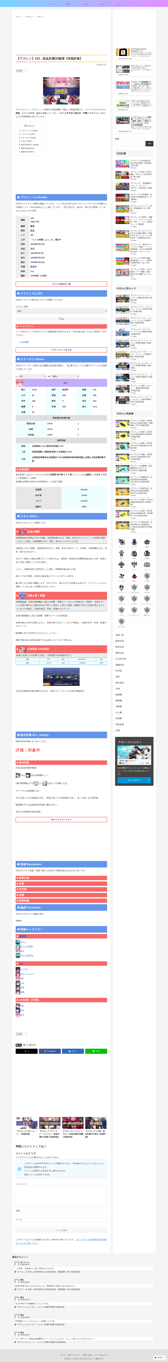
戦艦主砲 (120, 665)
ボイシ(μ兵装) (26, 946)
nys (32, 271)
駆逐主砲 (120, 641)
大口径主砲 (121, 659)
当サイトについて (74, 1355)
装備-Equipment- (28, 148)
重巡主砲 (120, 653)
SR (26, 1045)
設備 (118, 730)
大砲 (118, 688)
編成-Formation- (27, 152)
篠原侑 (33, 267)
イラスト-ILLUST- (28, 134)
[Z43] (61, 319)
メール (19, 1219)
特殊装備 (120, 724)
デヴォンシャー (27, 974)
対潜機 (119, 718)
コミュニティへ (134, 780)
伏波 (22, 987)
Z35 (22, 775)
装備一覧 (120, 635)
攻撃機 (119, 706)
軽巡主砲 (120, 647)
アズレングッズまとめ (61, 350)
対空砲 (119, 671)
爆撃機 (119, 700)
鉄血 (19, 1045)
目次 (26, 126)
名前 (18, 1211)
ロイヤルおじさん (101, 1355)
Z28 (49, 783)
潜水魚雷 (120, 683)
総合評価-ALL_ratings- (30, 145)
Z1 (39, 783)
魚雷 (118, 677)
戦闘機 (119, 695)
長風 (22, 992)
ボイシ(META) (26, 955)
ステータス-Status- (28, 138)
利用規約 (28, 1167)
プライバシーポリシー (91, 1163)
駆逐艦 (33, 1045)
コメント (21, 1184)
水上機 (119, 712)
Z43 (22, 951)
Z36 (32, 775)
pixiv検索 (25, 342)
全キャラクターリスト (61, 819)
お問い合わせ (87, 1355)
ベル (22, 983)
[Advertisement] (61, 35)
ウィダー (24, 969)
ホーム (62, 1355)
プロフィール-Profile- (29, 131)
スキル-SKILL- (27, 141)
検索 (117, 139)
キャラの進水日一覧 (61, 284)
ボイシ (23, 942)
